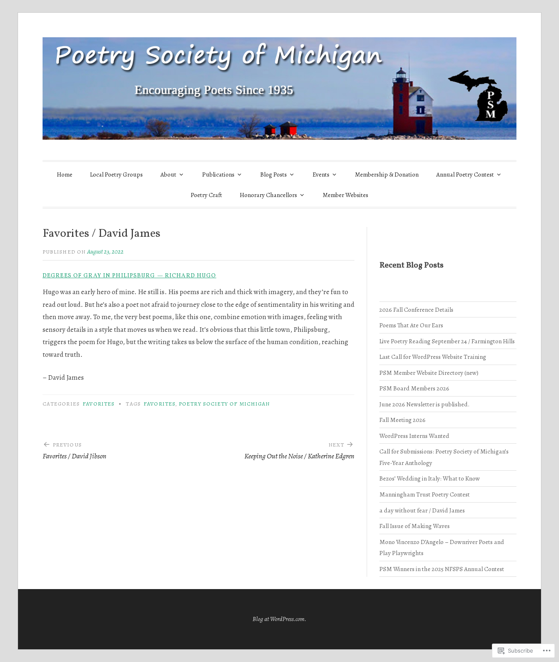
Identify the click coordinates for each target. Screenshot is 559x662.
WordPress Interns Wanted (414, 435)
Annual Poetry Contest (465, 174)
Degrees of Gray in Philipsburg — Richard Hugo (129, 276)
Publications (218, 174)
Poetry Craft (206, 195)
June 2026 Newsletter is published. (424, 404)
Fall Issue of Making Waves (414, 525)
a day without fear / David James (422, 510)
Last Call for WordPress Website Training (432, 356)
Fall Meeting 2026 (402, 419)
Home (64, 174)
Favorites (99, 404)
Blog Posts (273, 174)
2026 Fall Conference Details (416, 309)
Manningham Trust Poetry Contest (424, 494)
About (168, 174)
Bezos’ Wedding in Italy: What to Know (429, 478)
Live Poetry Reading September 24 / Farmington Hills (447, 341)
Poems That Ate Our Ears (411, 325)
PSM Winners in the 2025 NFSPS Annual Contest (441, 569)
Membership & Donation (387, 174)
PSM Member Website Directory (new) (428, 372)
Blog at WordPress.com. (279, 619)
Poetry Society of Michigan (224, 404)
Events (321, 174)
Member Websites (345, 195)
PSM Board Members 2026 (414, 388)
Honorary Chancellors (268, 195)
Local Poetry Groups (116, 174)
